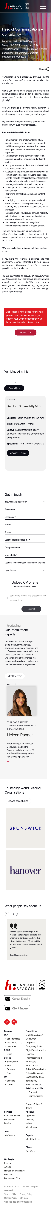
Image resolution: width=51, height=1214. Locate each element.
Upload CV (25, 332)
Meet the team (15, 676)
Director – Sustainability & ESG (24, 406)
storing (24, 595)
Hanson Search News (14, 1170)
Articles (7, 1166)
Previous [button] (7, 382)
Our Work (30, 1151)
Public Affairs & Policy (36, 1069)
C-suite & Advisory (34, 1035)
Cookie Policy (10, 1198)
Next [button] (15, 382)
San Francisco (13, 1038)
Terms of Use (10, 1194)
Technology (31, 1080)
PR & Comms (32, 1065)
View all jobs (14, 388)
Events (7, 1163)
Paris (9, 1073)
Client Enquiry (20, 1008)
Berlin (9, 1065)
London (10, 1084)
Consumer (31, 1038)
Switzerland (12, 1061)
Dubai (9, 1054)
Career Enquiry (21, 998)
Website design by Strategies (18, 1201)
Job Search (9, 1135)
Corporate (30, 1042)
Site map (24, 1198)
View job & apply (18, 453)
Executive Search (12, 1115)
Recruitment (10, 1119)
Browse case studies (18, 801)
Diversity (30, 1119)
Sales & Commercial (35, 1073)
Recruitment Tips (12, 1178)
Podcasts (8, 1174)
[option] (25, 433)
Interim (7, 1123)
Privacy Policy (26, 1194)
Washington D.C (14, 1042)
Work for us (31, 1127)
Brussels (11, 1069)
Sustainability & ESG (35, 1076)
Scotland (11, 1080)
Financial (30, 1054)
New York (11, 1046)
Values (29, 1123)
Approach (30, 1115)
